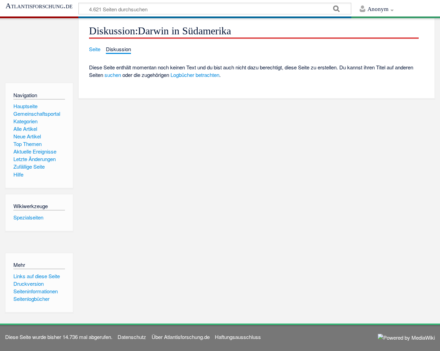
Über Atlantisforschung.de (181, 336)
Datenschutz (132, 336)
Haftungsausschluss (238, 336)
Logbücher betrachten (194, 74)
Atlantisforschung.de (39, 6)
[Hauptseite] (39, 49)
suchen (112, 74)
